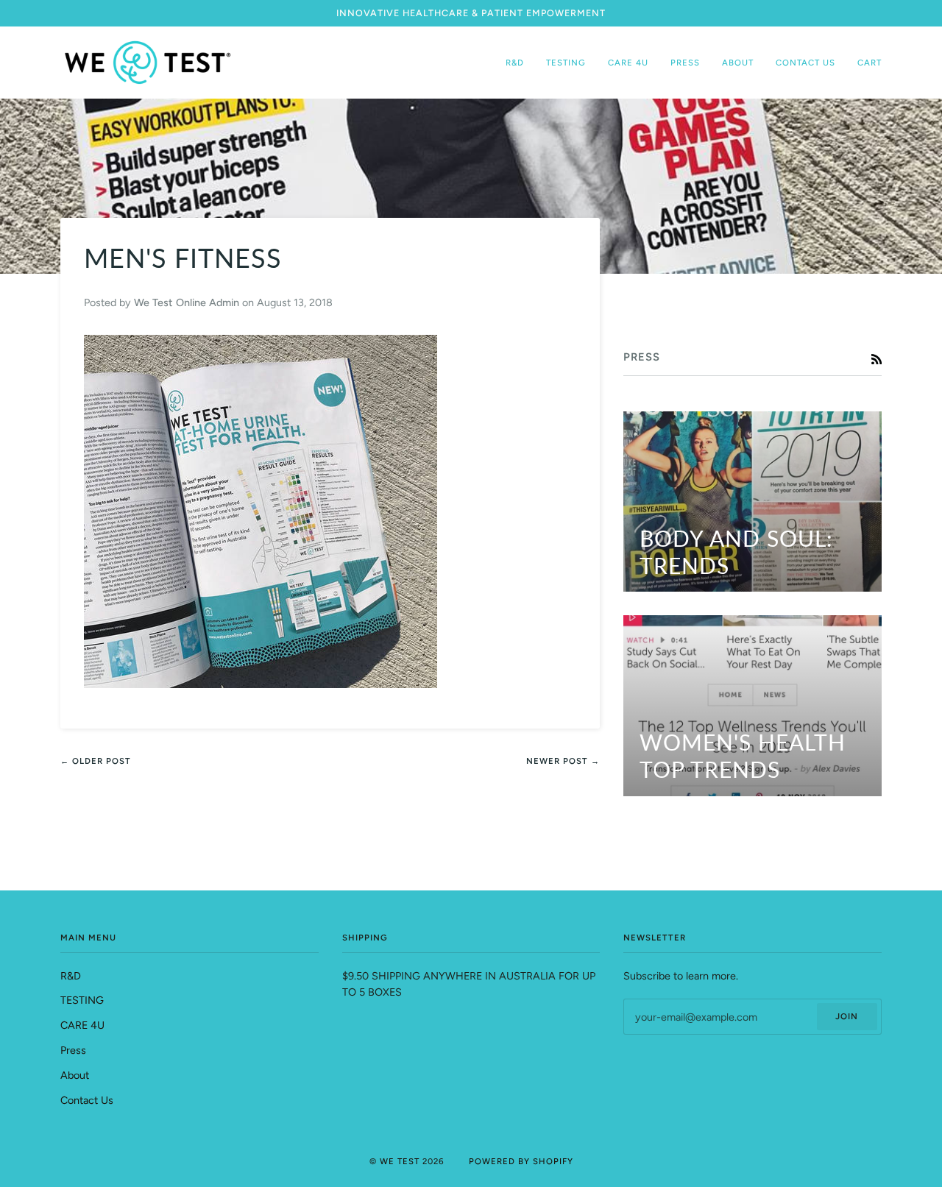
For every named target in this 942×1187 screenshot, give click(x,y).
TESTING (82, 1000)
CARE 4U (82, 1025)
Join (846, 1016)
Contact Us (86, 1100)
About (74, 1075)
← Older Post (95, 761)
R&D (70, 975)
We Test (399, 1161)
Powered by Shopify (521, 1161)
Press (73, 1050)
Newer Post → (563, 761)
